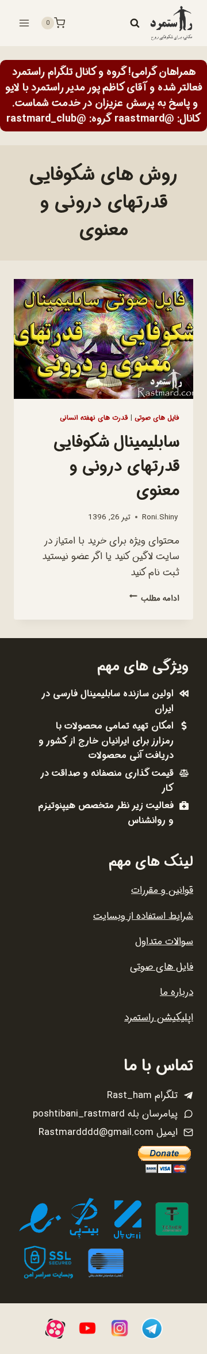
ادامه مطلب (154, 599)
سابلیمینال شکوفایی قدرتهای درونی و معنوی (116, 467)
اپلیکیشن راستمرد (158, 1017)
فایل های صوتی (157, 418)
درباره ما (176, 992)
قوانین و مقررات (162, 890)
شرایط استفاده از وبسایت (143, 916)
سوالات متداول (164, 941)
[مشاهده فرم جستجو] (134, 23)
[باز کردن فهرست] (24, 23)
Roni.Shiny (160, 517)
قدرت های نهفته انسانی (94, 418)
